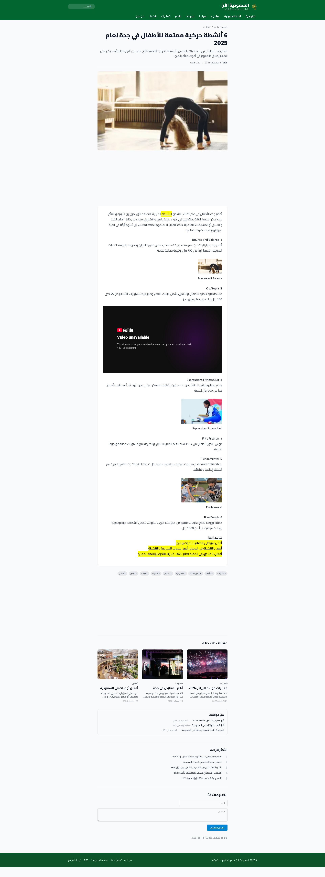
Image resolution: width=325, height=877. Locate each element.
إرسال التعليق (217, 827)
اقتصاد (153, 16)
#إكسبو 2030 (195, 573)
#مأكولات (222, 573)
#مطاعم (168, 573)
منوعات (190, 16)
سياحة (202, 16)
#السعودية (180, 573)
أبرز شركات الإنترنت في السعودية (208, 725)
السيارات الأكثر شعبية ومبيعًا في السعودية (202, 730)
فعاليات (165, 16)
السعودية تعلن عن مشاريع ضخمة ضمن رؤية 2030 (196, 756)
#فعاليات (156, 573)
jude (225, 62)
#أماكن (122, 573)
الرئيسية (250, 16)
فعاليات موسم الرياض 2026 (208, 688)
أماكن (215, 16)
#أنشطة (209, 573)
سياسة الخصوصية (99, 860)
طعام (178, 16)
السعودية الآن (221, 27)
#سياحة (145, 573)
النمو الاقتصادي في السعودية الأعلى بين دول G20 (196, 767)
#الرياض (133, 573)
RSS (86, 860)
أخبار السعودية (232, 16)
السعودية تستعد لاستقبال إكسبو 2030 (201, 778)
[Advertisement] (163, 178)
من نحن (140, 16)
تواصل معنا (116, 860)
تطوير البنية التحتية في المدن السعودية (202, 762)
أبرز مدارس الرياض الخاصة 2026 (208, 720)
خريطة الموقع (74, 860)
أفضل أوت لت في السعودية (119, 688)
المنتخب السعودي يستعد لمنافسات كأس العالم (197, 772)
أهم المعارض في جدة (168, 688)
